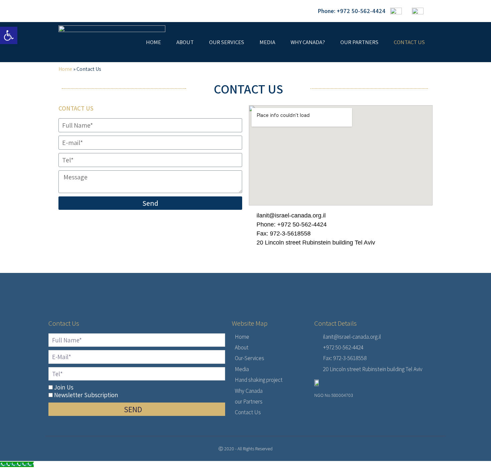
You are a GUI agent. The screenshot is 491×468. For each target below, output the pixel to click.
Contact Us (409, 42)
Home (153, 42)
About (185, 42)
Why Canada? (308, 42)
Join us (63, 387)
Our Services (226, 42)
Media (267, 42)
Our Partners (359, 42)
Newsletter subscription (86, 395)
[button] (8, 35)
